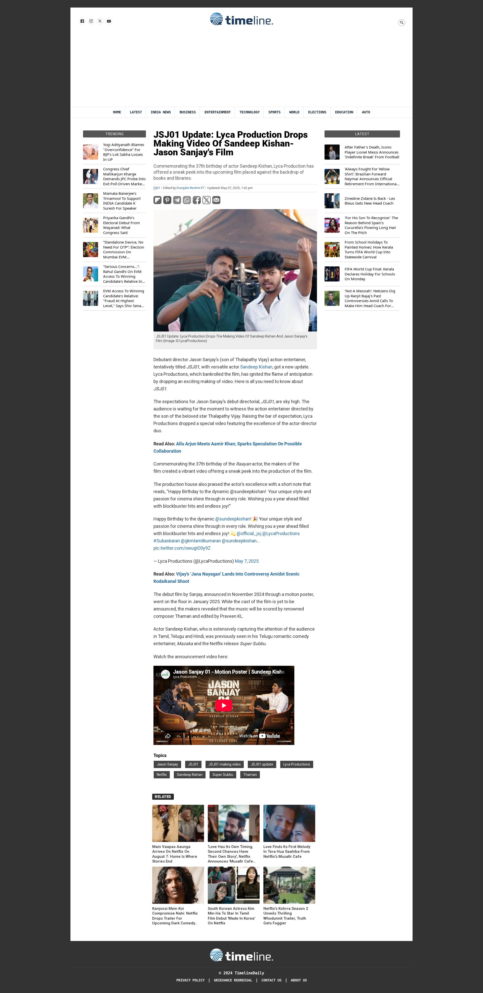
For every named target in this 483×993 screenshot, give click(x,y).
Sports (274, 112)
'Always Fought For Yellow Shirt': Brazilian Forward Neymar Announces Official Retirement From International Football (371, 176)
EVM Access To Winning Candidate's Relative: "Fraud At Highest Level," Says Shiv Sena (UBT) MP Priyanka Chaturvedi (123, 298)
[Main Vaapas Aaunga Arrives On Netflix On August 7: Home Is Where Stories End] (178, 824)
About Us (299, 980)
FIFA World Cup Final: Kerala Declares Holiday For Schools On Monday (370, 274)
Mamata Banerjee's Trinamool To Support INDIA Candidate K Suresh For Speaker (122, 201)
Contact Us (271, 980)
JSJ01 (156, 188)
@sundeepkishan (232, 519)
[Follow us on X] (99, 21)
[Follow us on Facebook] (82, 21)
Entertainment (218, 112)
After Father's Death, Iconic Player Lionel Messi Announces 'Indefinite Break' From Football (372, 152)
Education (344, 112)
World (294, 112)
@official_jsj (249, 533)
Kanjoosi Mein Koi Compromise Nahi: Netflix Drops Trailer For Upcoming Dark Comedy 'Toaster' (175, 916)
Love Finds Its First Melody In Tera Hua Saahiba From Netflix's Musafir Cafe (286, 851)
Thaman (250, 775)
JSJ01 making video (225, 764)
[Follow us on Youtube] (108, 21)
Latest (136, 112)
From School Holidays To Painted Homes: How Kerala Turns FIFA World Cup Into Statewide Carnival (369, 249)
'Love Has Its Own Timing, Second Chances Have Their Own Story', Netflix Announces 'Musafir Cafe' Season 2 (231, 854)
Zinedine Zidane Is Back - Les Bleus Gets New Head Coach (370, 201)
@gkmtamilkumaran (201, 540)
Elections (317, 112)
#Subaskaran (166, 540)
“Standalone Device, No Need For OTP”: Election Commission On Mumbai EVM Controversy (123, 249)
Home (117, 112)
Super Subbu (223, 775)
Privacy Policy (190, 980)
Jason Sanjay (167, 764)
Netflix (162, 775)
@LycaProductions (281, 533)
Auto (366, 112)
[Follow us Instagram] (91, 21)
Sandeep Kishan (256, 366)
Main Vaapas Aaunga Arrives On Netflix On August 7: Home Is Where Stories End (174, 854)
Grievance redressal (233, 980)
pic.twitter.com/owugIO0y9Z (182, 548)
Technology (249, 112)
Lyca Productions (296, 764)
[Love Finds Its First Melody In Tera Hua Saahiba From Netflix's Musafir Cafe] (289, 824)
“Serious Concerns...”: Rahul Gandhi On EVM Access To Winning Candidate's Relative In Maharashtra (122, 274)
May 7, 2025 (247, 561)
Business (188, 112)
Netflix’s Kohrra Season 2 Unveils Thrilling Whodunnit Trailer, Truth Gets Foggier (285, 916)
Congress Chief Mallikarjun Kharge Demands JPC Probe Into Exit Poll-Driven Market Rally (124, 176)
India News (161, 112)
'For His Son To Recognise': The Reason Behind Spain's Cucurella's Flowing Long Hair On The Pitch (371, 225)
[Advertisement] (241, 69)
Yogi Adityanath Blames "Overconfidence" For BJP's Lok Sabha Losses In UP (123, 152)
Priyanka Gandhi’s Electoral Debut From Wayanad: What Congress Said (121, 225)
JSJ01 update (262, 764)
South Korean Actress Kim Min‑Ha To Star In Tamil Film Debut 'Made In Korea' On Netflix (231, 916)
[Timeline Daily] (241, 18)
